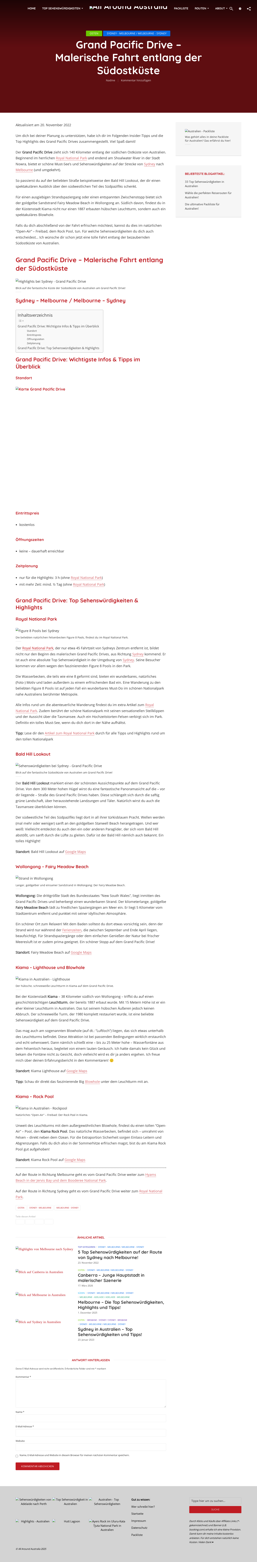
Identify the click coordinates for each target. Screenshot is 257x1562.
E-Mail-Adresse (25, 1426)
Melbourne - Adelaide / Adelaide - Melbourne (105, 1297)
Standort (32, 330)
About (220, 8)
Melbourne (24, 170)
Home (32, 8)
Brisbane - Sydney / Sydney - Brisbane (107, 1320)
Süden (81, 1293)
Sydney (149, 164)
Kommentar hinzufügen (136, 80)
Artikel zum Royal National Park (69, 733)
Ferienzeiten (71, 930)
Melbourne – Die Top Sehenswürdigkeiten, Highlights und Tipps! (121, 1305)
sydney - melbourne (40, 1207)
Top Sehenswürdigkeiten (61, 8)
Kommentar (23, 1376)
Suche (215, 1509)
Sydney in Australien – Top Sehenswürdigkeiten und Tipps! (110, 1332)
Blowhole (92, 1081)
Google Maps (75, 851)
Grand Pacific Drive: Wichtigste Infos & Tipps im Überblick (58, 326)
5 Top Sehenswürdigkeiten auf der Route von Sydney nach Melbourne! (120, 1254)
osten (21, 1207)
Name (20, 1412)
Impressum (138, 1521)
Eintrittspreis (34, 335)
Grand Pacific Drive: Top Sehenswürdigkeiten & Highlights (58, 348)
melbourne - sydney (67, 1207)
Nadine (110, 80)
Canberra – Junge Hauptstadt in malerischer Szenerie (111, 1278)
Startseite (137, 1513)
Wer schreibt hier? (143, 1506)
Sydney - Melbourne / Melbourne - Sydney (137, 33)
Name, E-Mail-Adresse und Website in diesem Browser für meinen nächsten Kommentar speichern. (74, 1455)
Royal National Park (71, 158)
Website (20, 1441)
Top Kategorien (86, 1247)
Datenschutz (139, 1528)
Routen (200, 8)
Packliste (181, 8)
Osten (94, 33)
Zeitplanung (33, 343)
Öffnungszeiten (35, 339)
